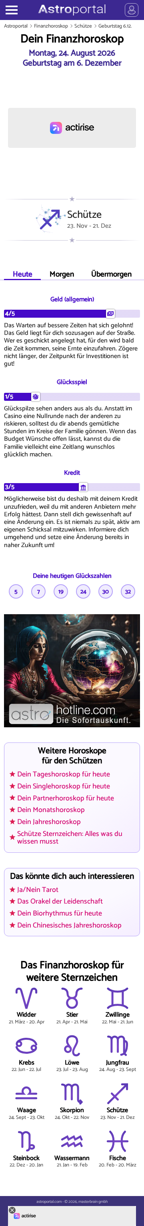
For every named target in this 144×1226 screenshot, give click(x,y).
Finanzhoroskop (51, 26)
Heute (22, 274)
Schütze (83, 26)
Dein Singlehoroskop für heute (63, 786)
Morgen (62, 274)
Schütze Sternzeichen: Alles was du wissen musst (69, 837)
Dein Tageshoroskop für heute (63, 774)
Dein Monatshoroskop (51, 810)
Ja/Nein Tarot (37, 890)
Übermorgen (111, 274)
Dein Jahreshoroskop (49, 822)
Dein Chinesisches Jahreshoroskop (69, 925)
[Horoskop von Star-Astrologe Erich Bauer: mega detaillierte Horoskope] (72, 10)
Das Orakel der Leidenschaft (60, 901)
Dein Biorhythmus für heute (59, 913)
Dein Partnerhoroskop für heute (65, 798)
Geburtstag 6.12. (115, 26)
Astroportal (16, 26)
